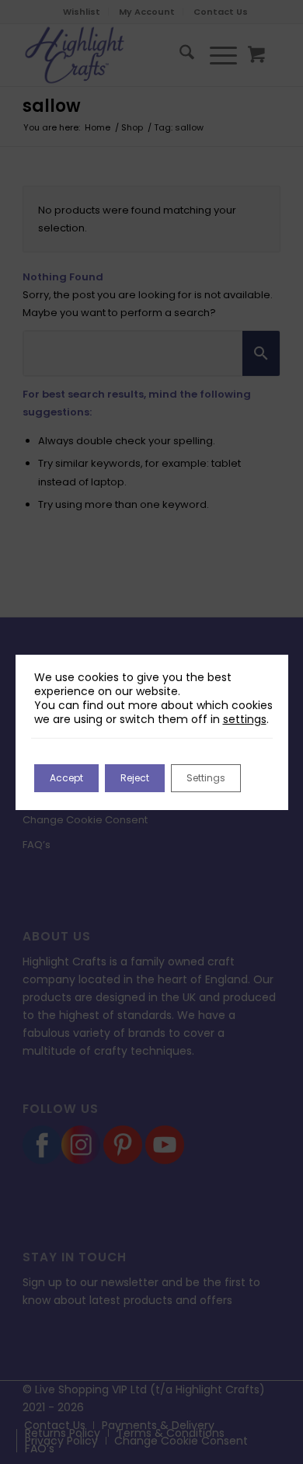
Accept (66, 777)
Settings (205, 777)
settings (244, 719)
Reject (134, 777)
